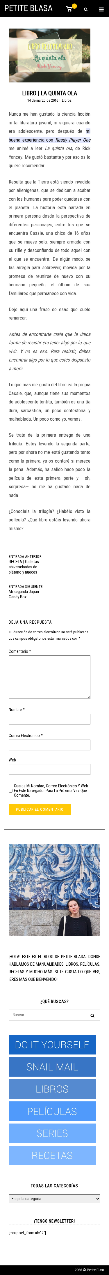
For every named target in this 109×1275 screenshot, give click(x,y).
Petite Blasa (28, 8)
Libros (67, 100)
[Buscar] (92, 1015)
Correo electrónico (26, 735)
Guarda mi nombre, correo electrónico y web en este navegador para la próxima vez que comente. (51, 791)
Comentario (20, 651)
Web (12, 760)
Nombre (17, 709)
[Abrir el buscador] (85, 9)
